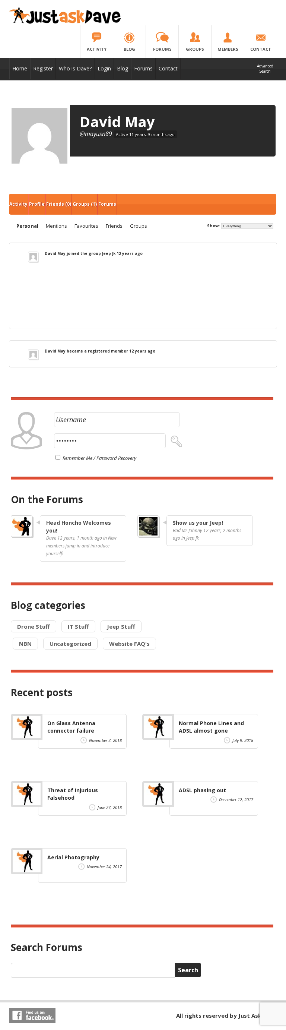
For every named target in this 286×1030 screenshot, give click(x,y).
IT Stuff (78, 626)
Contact (168, 68)
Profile (37, 204)
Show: (213, 225)
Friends (58, 204)
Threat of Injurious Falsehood (72, 794)
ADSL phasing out (202, 790)
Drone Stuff (33, 626)
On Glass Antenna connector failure (71, 727)
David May (117, 121)
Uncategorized (70, 643)
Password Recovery (116, 458)
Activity (18, 204)
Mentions (56, 225)
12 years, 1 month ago (79, 538)
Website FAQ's (129, 643)
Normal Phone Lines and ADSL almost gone (211, 727)
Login (104, 68)
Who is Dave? (75, 68)
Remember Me (76, 458)
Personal (27, 225)
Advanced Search (265, 68)
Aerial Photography (73, 857)
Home (19, 68)
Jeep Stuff (121, 626)
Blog (122, 68)
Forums (143, 68)
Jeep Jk (108, 253)
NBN (25, 643)
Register (43, 68)
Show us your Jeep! (198, 522)
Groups (85, 204)
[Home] (65, 22)
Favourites (86, 225)
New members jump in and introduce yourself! (81, 546)
